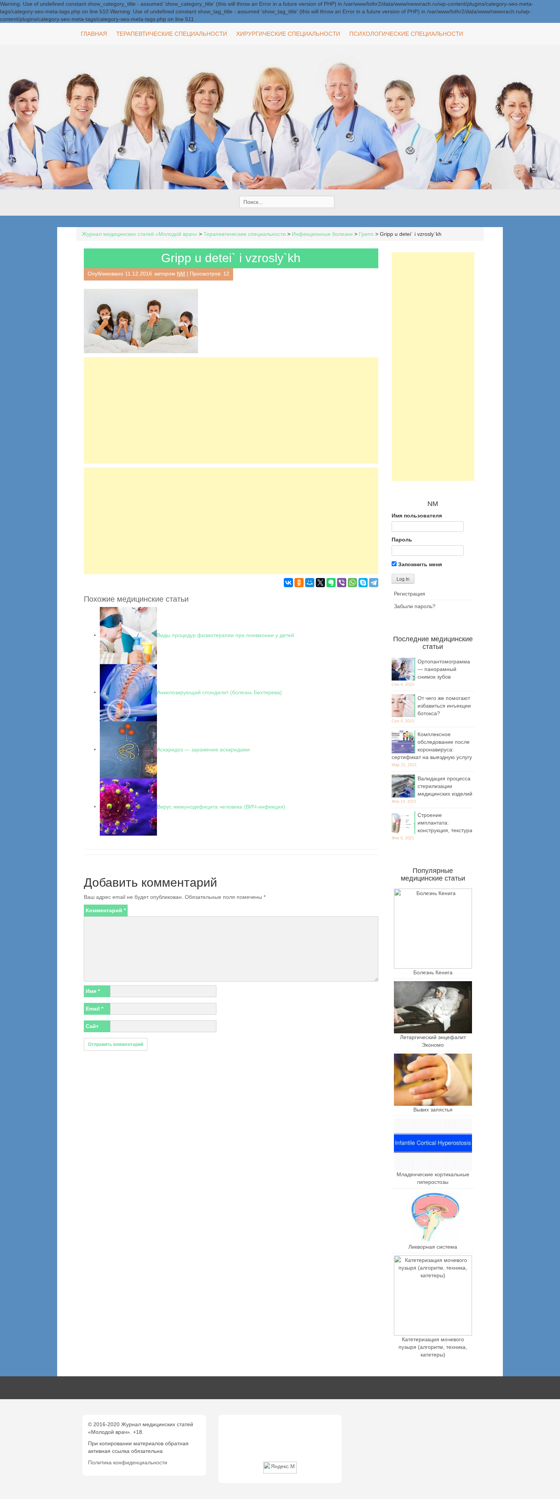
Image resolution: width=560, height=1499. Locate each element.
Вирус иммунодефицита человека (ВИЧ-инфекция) (221, 806)
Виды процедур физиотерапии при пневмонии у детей (225, 635)
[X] (320, 582)
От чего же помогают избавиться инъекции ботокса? (444, 705)
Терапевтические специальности (171, 33)
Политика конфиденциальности (127, 1462)
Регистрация (409, 594)
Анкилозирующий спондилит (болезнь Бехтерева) (219, 692)
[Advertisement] (231, 410)
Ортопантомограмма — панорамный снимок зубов (444, 669)
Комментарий (106, 910)
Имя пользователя (417, 515)
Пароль (402, 540)
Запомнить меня (419, 564)
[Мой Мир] (309, 582)
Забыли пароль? (414, 606)
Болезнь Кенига (433, 972)
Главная (94, 33)
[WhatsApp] (352, 582)
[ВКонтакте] (288, 582)
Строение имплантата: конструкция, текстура (445, 822)
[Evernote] (331, 582)
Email (94, 1009)
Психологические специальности (406, 33)
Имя (93, 991)
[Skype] (363, 582)
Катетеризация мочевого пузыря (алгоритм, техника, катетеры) (432, 1347)
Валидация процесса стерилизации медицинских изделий (445, 786)
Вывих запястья (433, 1110)
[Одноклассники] (299, 582)
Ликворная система (432, 1247)
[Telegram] (373, 582)
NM (181, 274)
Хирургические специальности (288, 33)
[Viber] (341, 582)
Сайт (92, 1026)
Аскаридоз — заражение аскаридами (203, 749)
